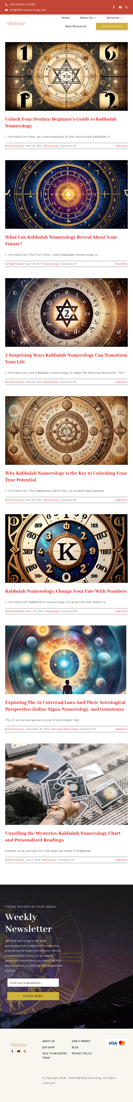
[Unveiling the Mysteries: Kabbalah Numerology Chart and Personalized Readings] (66, 784)
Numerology (51, 145)
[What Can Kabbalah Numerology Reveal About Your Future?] (66, 194)
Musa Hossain (16, 145)
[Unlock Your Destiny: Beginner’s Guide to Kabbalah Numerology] (66, 76)
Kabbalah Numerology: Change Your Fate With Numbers (66, 591)
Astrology (57, 729)
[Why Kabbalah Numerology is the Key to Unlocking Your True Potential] (66, 430)
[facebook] (113, 7)
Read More (122, 145)
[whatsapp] (126, 7)
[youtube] (120, 7)
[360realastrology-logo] (16, 18)
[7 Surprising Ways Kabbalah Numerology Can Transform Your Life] (66, 312)
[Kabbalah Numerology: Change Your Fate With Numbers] (66, 548)
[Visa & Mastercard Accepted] (116, 1040)
